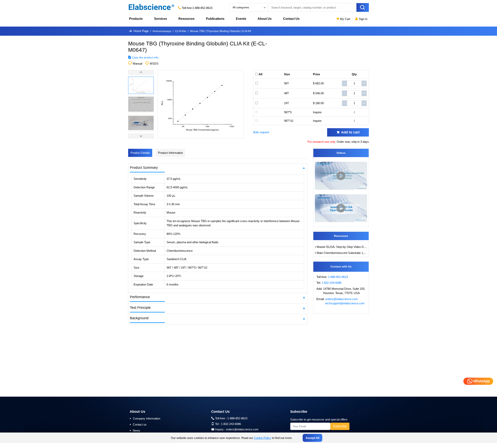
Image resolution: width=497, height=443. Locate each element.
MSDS (154, 63)
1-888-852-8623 (202, 8)
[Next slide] (141, 136)
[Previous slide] (141, 72)
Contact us (138, 424)
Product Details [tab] (140, 152)
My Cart (344, 19)
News (135, 430)
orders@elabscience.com (341, 299)
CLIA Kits (180, 31)
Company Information (145, 418)
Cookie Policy (262, 438)
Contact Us (291, 18)
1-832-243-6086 (331, 282)
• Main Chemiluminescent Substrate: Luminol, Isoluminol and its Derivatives (341, 252)
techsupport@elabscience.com (345, 303)
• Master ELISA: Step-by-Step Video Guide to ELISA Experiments (341, 246)
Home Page (141, 31)
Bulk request (261, 132)
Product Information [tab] (170, 152)
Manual (137, 63)
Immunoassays (162, 31)
